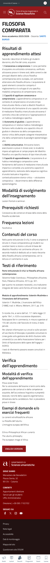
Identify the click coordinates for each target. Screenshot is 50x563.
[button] (19, 3)
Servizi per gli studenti (12, 494)
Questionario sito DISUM (13, 549)
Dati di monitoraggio (11, 539)
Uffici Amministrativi (12, 497)
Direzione (7, 503)
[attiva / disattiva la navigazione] (4, 12)
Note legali (7, 528)
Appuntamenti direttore (13, 491)
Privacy (6, 523)
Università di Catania (10, 3)
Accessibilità (8, 534)
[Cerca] (45, 12)
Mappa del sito (9, 544)
